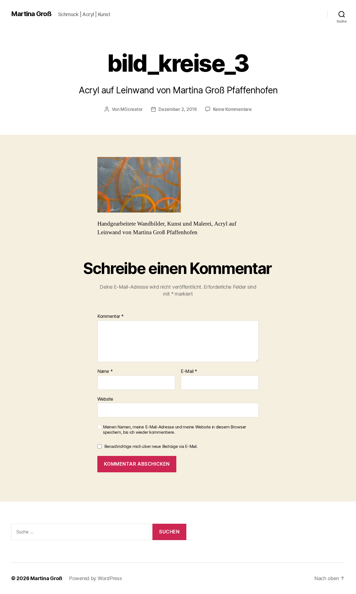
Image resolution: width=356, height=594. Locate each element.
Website (105, 398)
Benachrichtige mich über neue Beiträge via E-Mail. (151, 446)
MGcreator (131, 109)
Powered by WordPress (95, 578)
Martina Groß (31, 14)
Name (105, 371)
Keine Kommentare (232, 109)
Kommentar (110, 316)
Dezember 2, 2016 (178, 109)
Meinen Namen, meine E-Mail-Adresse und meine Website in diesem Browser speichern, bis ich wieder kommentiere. (174, 430)
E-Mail (189, 371)
